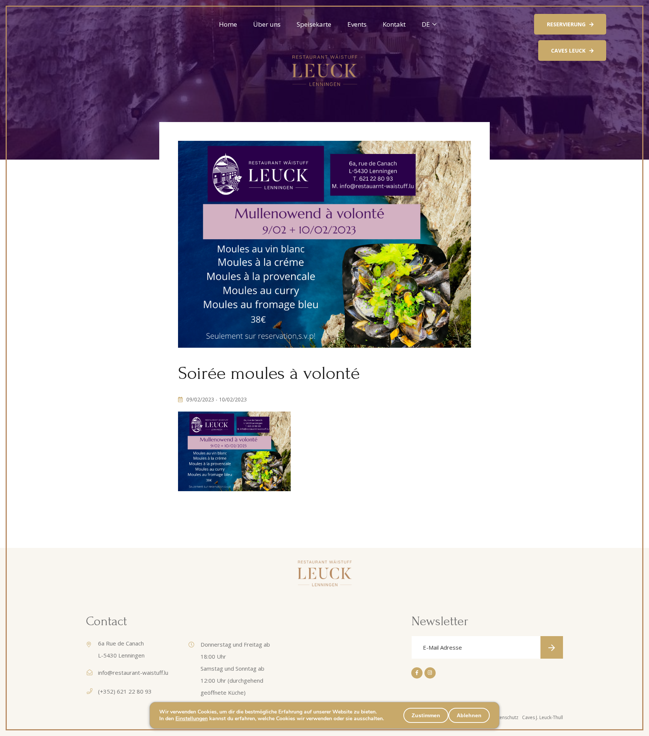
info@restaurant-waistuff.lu (133, 672)
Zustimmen (426, 715)
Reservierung (566, 24)
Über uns (267, 24)
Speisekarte (314, 24)
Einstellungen (191, 718)
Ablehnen (469, 715)
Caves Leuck (568, 50)
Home (228, 24)
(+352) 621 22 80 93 (125, 691)
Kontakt (394, 24)
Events (357, 24)
